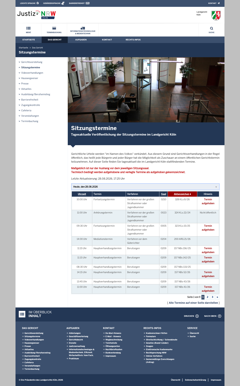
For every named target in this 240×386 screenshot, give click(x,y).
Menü (28, 32)
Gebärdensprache (51, 3)
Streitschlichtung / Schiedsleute (161, 339)
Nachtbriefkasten (113, 349)
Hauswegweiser (29, 78)
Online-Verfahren (154, 356)
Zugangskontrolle (30, 105)
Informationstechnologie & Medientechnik (82, 32)
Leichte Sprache (27, 3)
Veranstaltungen (30, 115)
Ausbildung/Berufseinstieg (35, 94)
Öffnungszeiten (112, 346)
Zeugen (149, 346)
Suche (211, 32)
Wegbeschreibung (113, 339)
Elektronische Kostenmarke (159, 349)
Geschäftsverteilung (78, 336)
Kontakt (212, 3)
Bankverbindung (113, 352)
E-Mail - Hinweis (113, 336)
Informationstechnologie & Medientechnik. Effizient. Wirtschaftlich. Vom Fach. (81, 352)
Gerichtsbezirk (76, 339)
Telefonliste (111, 343)
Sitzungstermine (30, 67)
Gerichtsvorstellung (31, 62)
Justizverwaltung (77, 346)
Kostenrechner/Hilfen (156, 333)
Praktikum (74, 358)
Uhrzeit (82, 194)
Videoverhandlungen (32, 72)
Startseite (28, 39)
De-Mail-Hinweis (113, 333)
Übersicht (194, 333)
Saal (163, 194)
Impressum (110, 356)
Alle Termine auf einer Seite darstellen (193, 303)
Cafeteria (26, 110)
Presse (25, 83)
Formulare (151, 336)
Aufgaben (81, 39)
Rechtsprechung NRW (156, 352)
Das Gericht (55, 39)
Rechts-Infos (133, 39)
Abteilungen (74, 333)
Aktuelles (26, 88)
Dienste (72, 343)
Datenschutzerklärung (195, 380)
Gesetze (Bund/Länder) (157, 343)
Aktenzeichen (181, 194)
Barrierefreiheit (77, 3)
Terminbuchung (54, 32)
